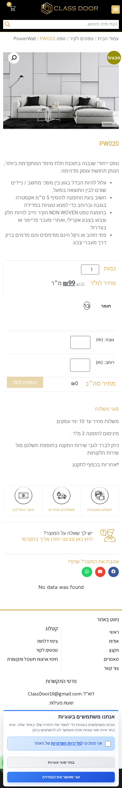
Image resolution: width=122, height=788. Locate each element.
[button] (115, 9)
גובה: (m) (105, 339)
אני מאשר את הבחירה (61, 777)
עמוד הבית (108, 38)
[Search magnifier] (7, 24)
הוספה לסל (25, 382)
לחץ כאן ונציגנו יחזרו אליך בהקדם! (57, 539)
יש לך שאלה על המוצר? (68, 533)
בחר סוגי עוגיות (61, 762)
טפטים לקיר (82, 38)
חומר (106, 306)
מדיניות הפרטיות (66, 743)
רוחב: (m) (105, 362)
